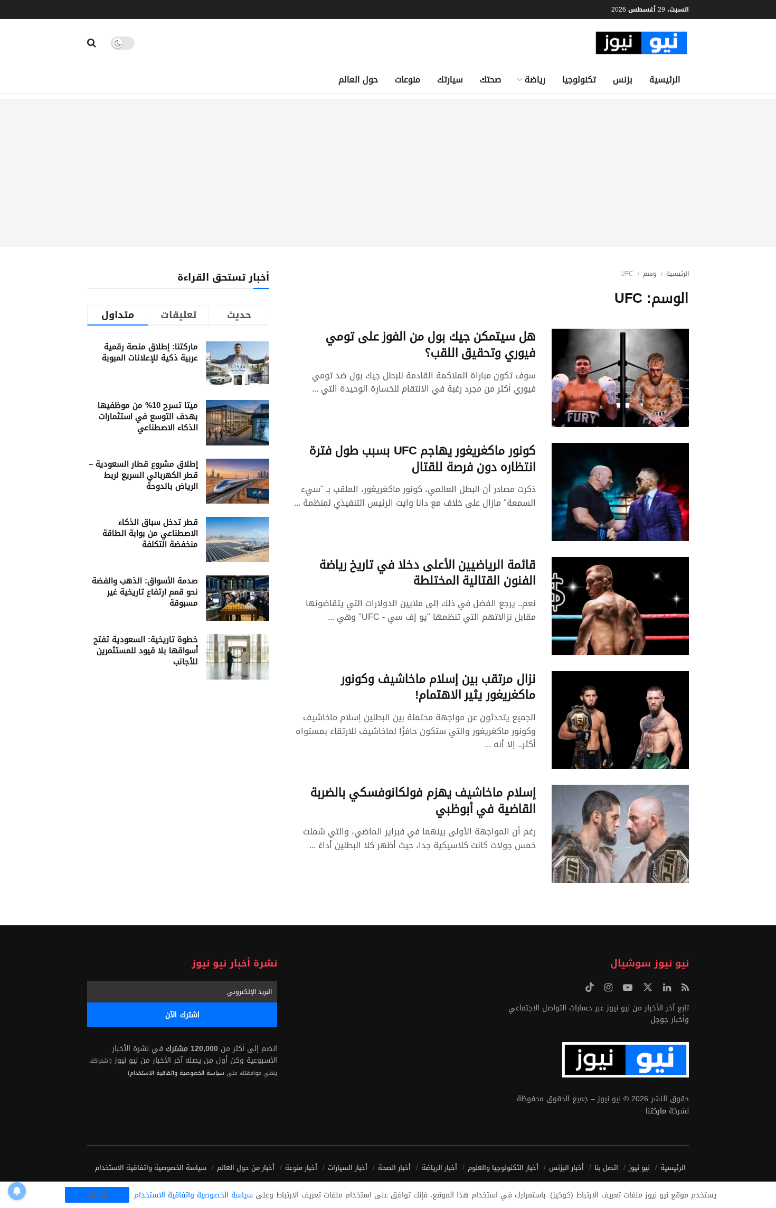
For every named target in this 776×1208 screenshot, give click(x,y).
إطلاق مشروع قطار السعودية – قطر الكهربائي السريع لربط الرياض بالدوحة (143, 475)
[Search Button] (91, 43)
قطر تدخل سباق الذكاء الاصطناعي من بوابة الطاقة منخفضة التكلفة (150, 533)
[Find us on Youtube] (627, 988)
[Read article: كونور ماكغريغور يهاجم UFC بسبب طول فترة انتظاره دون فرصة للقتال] (620, 492)
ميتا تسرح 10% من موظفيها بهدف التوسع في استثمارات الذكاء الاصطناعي (148, 416)
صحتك (490, 79)
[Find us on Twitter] (647, 988)
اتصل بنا (606, 1167)
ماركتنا (656, 1111)
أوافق (97, 1195)
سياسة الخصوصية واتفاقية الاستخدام (150, 1167)
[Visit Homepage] (641, 43)
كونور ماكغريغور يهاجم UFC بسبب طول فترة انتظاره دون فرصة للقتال (422, 459)
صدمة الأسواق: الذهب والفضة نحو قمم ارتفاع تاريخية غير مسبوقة (145, 591)
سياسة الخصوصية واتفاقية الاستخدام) (176, 1073)
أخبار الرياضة (439, 1167)
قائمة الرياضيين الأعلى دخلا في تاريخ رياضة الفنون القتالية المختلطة (427, 573)
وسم (650, 274)
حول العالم (358, 79)
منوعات (407, 79)
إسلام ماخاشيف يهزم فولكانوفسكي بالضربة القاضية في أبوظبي (423, 801)
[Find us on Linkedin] (667, 988)
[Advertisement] (388, 173)
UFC (626, 274)
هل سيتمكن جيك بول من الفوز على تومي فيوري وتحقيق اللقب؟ (431, 345)
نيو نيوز (639, 1167)
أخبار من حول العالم (246, 1167)
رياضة (535, 79)
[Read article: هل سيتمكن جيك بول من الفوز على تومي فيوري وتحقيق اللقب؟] (620, 378)
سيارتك (450, 79)
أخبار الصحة (394, 1167)
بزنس (622, 79)
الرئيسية (664, 79)
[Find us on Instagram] (608, 988)
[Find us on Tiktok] (589, 988)
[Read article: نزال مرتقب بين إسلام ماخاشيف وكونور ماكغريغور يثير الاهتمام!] (620, 720)
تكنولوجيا (579, 79)
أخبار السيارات (347, 1167)
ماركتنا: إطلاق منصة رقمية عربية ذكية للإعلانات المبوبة (150, 352)
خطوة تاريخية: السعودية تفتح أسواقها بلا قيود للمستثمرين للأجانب (145, 650)
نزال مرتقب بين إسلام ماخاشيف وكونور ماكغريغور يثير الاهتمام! (438, 687)
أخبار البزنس (566, 1167)
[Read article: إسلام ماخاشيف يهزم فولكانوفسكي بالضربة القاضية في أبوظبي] (620, 834)
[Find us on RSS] (685, 988)
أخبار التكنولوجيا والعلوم (503, 1167)
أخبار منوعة (301, 1167)
